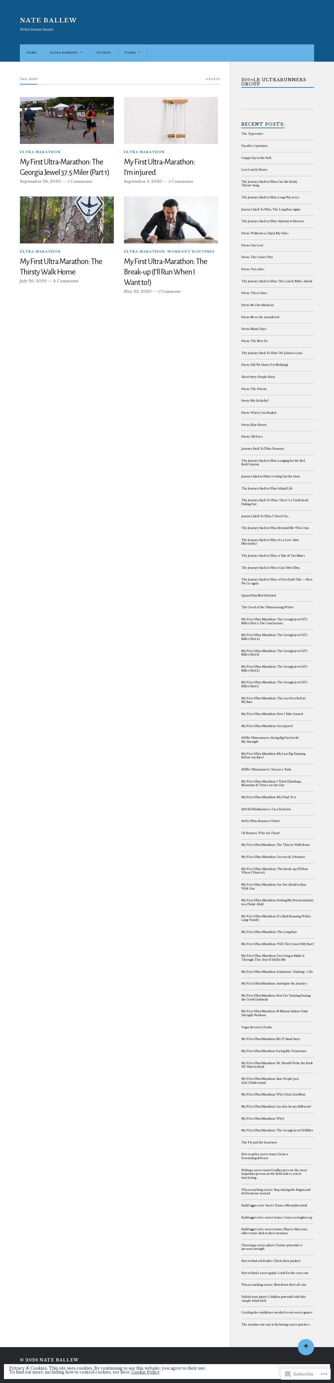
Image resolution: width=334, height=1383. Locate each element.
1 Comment (169, 291)
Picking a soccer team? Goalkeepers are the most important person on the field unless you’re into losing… (274, 1174)
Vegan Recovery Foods (256, 1027)
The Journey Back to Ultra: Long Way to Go (270, 197)
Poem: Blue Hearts (254, 425)
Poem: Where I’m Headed (258, 412)
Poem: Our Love (252, 245)
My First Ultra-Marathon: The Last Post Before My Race (273, 700)
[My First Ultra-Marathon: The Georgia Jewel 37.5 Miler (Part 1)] (67, 120)
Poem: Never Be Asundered (260, 317)
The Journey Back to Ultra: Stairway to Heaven (272, 221)
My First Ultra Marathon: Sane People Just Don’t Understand (270, 1080)
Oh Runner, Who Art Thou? (260, 833)
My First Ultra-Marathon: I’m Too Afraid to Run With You (273, 886)
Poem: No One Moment (257, 305)
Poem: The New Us (254, 341)
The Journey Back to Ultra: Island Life (267, 488)
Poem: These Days (254, 293)
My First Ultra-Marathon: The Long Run (269, 932)
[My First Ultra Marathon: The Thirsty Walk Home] (67, 219)
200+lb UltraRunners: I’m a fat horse (266, 809)
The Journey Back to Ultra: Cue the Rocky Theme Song (269, 183)
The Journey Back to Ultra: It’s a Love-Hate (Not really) (270, 542)
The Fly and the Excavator (259, 1142)
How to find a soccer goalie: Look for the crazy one (275, 1273)
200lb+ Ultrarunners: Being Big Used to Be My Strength (270, 739)
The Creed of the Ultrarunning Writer (267, 607)
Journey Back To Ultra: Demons (262, 448)
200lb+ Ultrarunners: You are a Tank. (266, 769)
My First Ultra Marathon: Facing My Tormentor (273, 1051)
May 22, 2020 (138, 291)
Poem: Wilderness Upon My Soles (265, 233)
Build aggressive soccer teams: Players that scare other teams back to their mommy (274, 1231)
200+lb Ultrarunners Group (273, 81)
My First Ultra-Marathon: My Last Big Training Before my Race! (273, 755)
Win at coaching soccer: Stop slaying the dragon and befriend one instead (276, 1191)
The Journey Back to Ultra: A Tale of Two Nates (273, 555)
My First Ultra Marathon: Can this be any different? (276, 1106)
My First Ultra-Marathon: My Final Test (268, 797)
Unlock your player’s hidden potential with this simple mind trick (273, 1298)
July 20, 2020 (33, 281)
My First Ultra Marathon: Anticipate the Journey (274, 983)
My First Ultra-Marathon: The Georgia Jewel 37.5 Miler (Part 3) (274, 653)
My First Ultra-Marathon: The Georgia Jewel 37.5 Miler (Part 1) (64, 167)
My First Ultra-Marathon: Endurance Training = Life (277, 971)
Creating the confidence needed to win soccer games (276, 1312)
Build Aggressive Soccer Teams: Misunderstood (274, 1205)
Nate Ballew (48, 20)
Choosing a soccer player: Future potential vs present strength (272, 1247)
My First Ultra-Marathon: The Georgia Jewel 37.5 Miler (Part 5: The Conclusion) (274, 621)
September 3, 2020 (143, 181)
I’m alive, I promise (254, 146)
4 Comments (66, 281)
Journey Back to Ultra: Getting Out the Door (270, 476)
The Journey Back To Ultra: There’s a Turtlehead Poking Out (274, 502)
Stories (104, 53)
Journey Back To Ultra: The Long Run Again (270, 209)
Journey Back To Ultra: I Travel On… (265, 516)
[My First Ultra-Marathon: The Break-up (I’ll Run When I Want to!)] (171, 219)
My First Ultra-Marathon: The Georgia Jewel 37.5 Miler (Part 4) (274, 637)
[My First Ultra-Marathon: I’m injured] (171, 120)
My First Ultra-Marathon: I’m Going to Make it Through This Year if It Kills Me (272, 957)
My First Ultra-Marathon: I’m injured (159, 167)
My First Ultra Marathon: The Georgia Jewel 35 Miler (277, 1130)
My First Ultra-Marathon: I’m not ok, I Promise (273, 857)
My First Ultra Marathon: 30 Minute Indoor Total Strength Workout (274, 1013)
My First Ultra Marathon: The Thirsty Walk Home (61, 266)
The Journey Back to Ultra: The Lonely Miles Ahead (276, 281)
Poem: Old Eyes (252, 436)
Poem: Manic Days (253, 329)
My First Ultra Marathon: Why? (262, 1118)
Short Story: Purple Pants (258, 377)
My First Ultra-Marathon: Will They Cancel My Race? (277, 944)
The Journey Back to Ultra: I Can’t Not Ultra (270, 567)
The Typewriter (252, 133)
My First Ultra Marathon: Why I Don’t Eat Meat (273, 1094)
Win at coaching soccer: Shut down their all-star (273, 1284)
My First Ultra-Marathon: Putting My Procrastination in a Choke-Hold (277, 902)
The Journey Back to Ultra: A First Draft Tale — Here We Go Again (277, 581)
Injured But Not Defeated (258, 595)
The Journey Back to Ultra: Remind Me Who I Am (275, 528)
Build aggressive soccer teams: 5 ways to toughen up (276, 1217)
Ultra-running (64, 53)
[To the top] (306, 1347)
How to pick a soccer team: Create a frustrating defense (264, 1156)
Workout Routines (191, 252)
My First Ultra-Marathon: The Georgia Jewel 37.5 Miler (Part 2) (274, 668)
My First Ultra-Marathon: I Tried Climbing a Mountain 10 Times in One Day (271, 783)
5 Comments (79, 181)
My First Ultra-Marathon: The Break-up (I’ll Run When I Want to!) (165, 272)
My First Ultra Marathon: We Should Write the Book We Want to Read (277, 1065)
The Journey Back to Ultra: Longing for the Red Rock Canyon (273, 462)
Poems (130, 53)
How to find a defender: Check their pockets (271, 1261)
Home (32, 53)
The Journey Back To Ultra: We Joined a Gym (271, 353)
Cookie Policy (145, 1372)
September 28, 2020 (40, 181)
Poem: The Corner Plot (257, 257)
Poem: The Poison (253, 389)
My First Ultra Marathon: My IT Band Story (270, 1039)
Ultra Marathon (40, 152)
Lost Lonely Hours (254, 169)
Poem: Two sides (253, 269)
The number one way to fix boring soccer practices (275, 1324)
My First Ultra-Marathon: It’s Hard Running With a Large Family (276, 918)
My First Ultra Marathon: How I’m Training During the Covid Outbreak (276, 997)
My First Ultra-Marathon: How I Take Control (272, 714)
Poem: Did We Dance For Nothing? (264, 364)
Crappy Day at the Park (256, 158)
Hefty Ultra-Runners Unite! (260, 821)
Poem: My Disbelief (255, 400)
